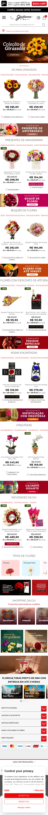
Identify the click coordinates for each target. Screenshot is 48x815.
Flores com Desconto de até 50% (24, 280)
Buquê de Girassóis (33, 215)
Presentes (30, 285)
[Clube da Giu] (24, 673)
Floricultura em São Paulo (11, 694)
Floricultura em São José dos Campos (33, 693)
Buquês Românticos (13, 547)
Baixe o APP (39, 3)
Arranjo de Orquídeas (13, 473)
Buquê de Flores (34, 74)
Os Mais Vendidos (24, 69)
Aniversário (13, 190)
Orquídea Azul (33, 430)
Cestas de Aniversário (8, 145)
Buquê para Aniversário (24, 145)
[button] (19, 61)
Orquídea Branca (7, 430)
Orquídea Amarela (20, 430)
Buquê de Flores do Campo (15, 215)
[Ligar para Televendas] (12, 17)
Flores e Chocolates (7, 74)
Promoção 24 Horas (8, 285)
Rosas (3, 215)
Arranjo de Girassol (13, 117)
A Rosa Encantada (7, 357)
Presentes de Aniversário (24, 140)
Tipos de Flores (21, 285)
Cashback (38, 17)
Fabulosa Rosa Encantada (38, 401)
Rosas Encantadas (37, 330)
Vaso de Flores (37, 117)
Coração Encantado (22, 357)
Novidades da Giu (24, 497)
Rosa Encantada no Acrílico (14, 401)
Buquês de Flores (24, 210)
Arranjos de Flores (21, 74)
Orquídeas (24, 425)
